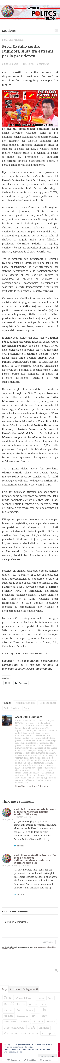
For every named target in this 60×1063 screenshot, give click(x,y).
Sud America (16, 39)
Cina (8, 997)
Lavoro (35, 1015)
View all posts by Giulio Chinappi (32, 786)
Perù (4, 39)
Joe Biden (8, 1015)
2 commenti (43, 63)
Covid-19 (40, 998)
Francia (43, 1004)
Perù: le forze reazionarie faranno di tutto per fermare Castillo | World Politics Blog (35, 812)
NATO (44, 1016)
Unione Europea (14, 1027)
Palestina (24, 1021)
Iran (19, 1010)
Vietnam (10, 1033)
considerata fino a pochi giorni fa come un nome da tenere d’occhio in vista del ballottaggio (30, 405)
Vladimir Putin (29, 1033)
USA (31, 1027)
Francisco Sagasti (25, 702)
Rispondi (9, 819)
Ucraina (51, 1021)
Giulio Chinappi (10, 63)
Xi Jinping (48, 1033)
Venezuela (44, 1027)
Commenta (48, 942)
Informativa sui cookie (13, 1052)
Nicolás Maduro (10, 1022)
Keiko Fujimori (47, 702)
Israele (29, 1010)
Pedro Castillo (12, 708)
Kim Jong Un (22, 1016)
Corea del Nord (24, 998)
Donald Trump (14, 1003)
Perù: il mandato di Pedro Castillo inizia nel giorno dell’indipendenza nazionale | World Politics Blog (35, 859)
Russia (38, 1021)
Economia (33, 1004)
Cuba (50, 998)
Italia (41, 1009)
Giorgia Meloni (8, 1010)
